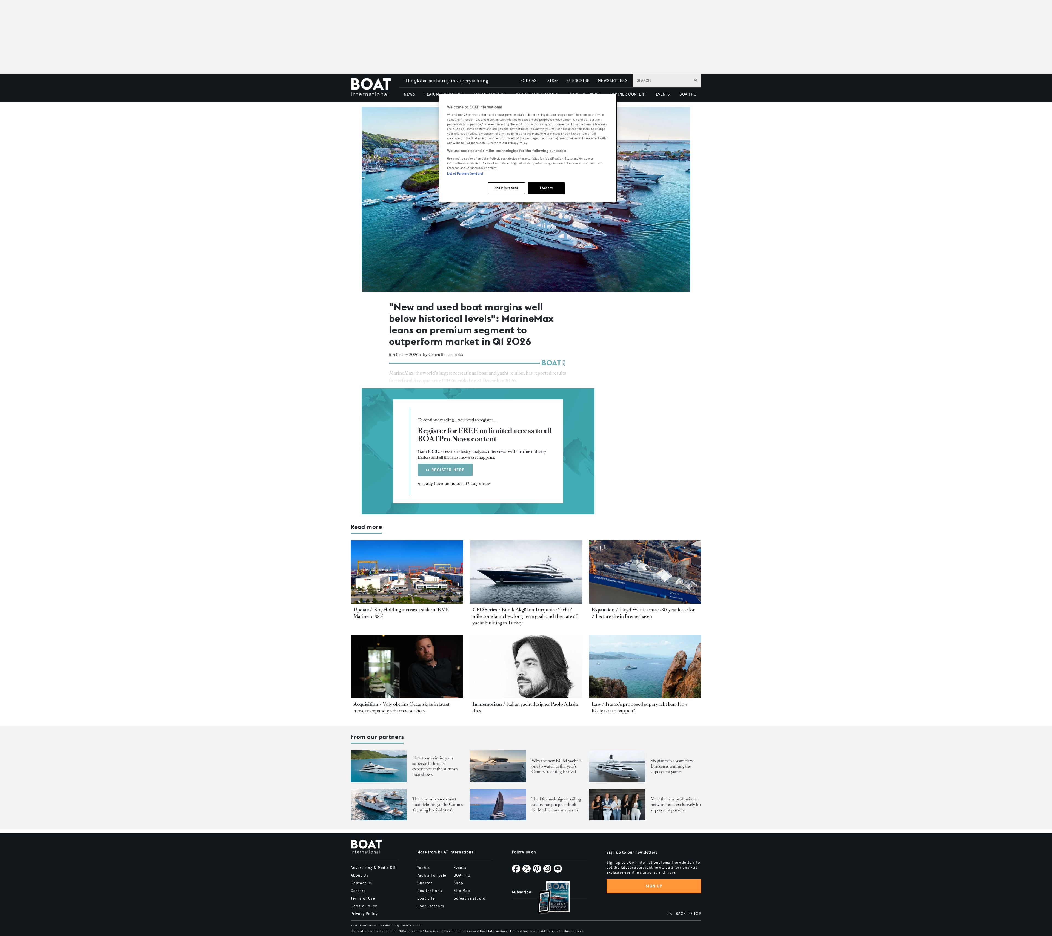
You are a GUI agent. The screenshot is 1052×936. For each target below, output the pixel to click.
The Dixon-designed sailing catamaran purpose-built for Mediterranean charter (556, 804)
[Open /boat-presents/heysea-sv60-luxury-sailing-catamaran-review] (498, 804)
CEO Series (485, 609)
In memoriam (487, 704)
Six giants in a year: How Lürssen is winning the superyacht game (672, 766)
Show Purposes (506, 188)
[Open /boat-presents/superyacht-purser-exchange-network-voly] (617, 804)
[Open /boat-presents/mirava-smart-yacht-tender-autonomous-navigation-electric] (379, 804)
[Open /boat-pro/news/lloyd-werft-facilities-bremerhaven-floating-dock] (645, 572)
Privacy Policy (364, 914)
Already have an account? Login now (454, 484)
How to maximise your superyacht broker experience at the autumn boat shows (435, 766)
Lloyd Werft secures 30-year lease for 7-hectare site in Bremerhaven (643, 613)
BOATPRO (687, 94)
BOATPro (462, 875)
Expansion (603, 609)
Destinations (429, 891)
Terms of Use (363, 898)
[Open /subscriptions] (549, 898)
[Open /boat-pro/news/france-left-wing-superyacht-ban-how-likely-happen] (645, 666)
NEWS (409, 94)
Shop (458, 883)
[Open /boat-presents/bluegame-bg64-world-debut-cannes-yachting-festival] (498, 766)
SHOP (552, 80)
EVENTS (663, 94)
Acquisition (365, 704)
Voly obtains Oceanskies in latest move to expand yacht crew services (401, 707)
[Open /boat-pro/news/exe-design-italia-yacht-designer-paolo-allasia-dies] (526, 666)
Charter (424, 883)
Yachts (423, 868)
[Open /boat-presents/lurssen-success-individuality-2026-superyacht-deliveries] (617, 766)
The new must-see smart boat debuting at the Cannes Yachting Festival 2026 (437, 804)
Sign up (654, 886)
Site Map (462, 891)
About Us (359, 875)
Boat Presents (430, 906)
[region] (528, 148)
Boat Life (426, 898)
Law (596, 704)
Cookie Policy (364, 906)
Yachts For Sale (431, 875)
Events (460, 868)
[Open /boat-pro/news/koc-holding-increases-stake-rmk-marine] (407, 572)
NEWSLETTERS (612, 80)
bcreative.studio (469, 898)
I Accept (546, 188)
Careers (358, 891)
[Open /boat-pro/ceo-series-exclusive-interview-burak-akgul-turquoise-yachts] (526, 572)
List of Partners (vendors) (465, 173)
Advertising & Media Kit (373, 868)
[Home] (375, 88)
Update (361, 609)
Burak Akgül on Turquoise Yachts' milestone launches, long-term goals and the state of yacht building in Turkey (525, 616)
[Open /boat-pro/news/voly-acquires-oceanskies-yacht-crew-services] (407, 666)
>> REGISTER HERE (445, 470)
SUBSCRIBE (578, 80)
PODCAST (529, 80)
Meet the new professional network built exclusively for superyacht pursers (676, 804)
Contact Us (361, 883)
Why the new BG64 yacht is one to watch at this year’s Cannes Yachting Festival (556, 766)
